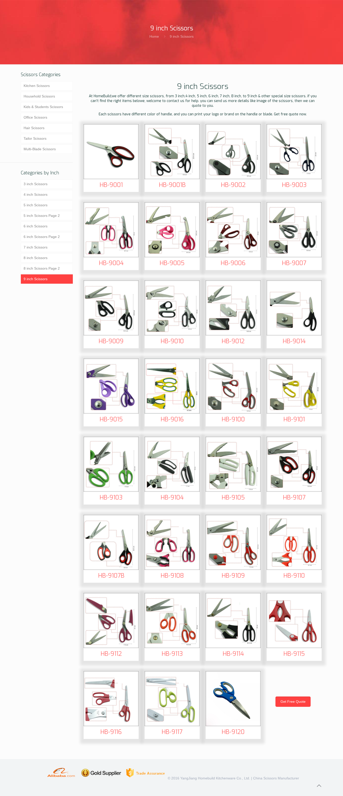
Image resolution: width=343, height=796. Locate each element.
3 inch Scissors (35, 184)
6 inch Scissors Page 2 (42, 237)
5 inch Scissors (35, 205)
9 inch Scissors (182, 36)
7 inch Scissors (35, 247)
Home (154, 36)
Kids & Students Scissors (43, 107)
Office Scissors (35, 117)
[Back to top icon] (319, 785)
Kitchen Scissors (37, 86)
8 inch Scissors (35, 258)
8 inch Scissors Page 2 (42, 268)
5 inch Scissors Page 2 (42, 216)
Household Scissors (39, 96)
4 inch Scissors (35, 194)
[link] (111, 151)
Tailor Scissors (35, 138)
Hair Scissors (34, 128)
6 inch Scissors (35, 226)
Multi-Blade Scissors (40, 149)
